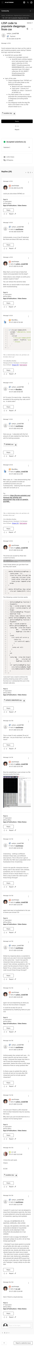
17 (9, 1095)
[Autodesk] (9, 2)
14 (9, 941)
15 (9, 988)
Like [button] (16, 126)
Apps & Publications (10, 206)
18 (9, 1147)
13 (9, 895)
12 (9, 839)
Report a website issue (23, 1343)
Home (3, 15)
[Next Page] (32, 172)
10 (9, 721)
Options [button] (29, 23)
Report (17, 130)
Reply (17, 121)
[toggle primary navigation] (3, 2)
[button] (32, 29)
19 (9, 1195)
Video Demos (22, 206)
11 (9, 757)
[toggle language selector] (24, 2)
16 (9, 1040)
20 (9, 1282)
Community (5, 11)
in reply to (16, 229)
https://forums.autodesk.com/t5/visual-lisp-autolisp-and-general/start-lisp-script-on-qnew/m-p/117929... (16, 498)
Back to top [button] (4, 1343)
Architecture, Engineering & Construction (17, 15)
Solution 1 (6, 147)
